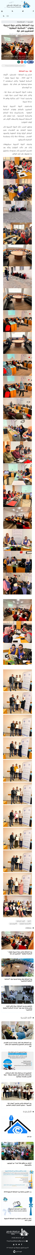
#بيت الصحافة (21, 921)
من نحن (29, 1136)
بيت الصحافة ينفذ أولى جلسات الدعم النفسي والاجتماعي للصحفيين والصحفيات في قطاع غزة (17, 1044)
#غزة (29, 921)
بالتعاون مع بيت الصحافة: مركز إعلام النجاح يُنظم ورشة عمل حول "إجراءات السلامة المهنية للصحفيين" (17, 1008)
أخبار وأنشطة (21, 22)
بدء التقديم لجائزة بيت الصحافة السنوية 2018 (17, 1191)
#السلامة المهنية (25, 923)
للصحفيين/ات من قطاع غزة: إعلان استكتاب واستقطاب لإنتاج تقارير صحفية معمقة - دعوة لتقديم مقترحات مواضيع (17, 1074)
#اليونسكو (13, 923)
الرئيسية (30, 22)
